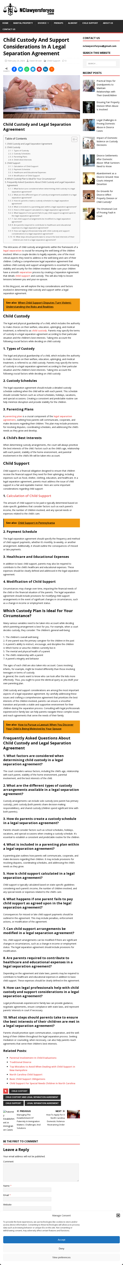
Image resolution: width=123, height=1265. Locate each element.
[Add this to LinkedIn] (45, 69)
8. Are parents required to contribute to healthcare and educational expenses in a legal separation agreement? (41, 226)
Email (6, 1195)
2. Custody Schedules (21, 153)
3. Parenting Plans (19, 156)
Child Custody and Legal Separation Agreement (29, 143)
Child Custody (13, 147)
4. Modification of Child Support (26, 175)
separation (26, 272)
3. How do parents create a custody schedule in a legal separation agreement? (40, 202)
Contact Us (9, 29)
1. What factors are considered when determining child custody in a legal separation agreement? (43, 190)
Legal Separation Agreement (43, 1103)
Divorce (42, 23)
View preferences (61, 1257)
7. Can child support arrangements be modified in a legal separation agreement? (41, 220)
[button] (118, 1215)
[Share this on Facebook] (14, 69)
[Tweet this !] (20, 69)
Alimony (72, 23)
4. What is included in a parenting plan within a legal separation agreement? (44, 207)
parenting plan (13, 416)
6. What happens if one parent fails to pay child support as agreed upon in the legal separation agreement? (44, 214)
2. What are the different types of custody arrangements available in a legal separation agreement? (44, 196)
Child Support (90, 23)
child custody (39, 330)
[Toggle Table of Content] (73, 139)
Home (5, 23)
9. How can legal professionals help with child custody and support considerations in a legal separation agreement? (41, 232)
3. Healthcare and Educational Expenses (29, 172)
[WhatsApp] (26, 69)
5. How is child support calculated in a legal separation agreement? (40, 210)
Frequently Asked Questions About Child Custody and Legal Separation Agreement (41, 184)
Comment (8, 1161)
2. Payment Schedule (21, 169)
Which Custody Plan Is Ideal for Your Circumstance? (31, 178)
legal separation (12, 250)
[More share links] (51, 69)
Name (6, 1185)
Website (7, 1204)
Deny (61, 1248)
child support (22, 275)
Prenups (58, 23)
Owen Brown (35, 60)
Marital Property (23, 23)
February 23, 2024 (16, 60)
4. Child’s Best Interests (22, 159)
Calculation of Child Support (29, 496)
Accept (61, 1239)
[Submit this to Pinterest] (39, 69)
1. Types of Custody (20, 150)
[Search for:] (101, 63)
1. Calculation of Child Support (25, 166)
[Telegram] (33, 69)
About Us (108, 23)
